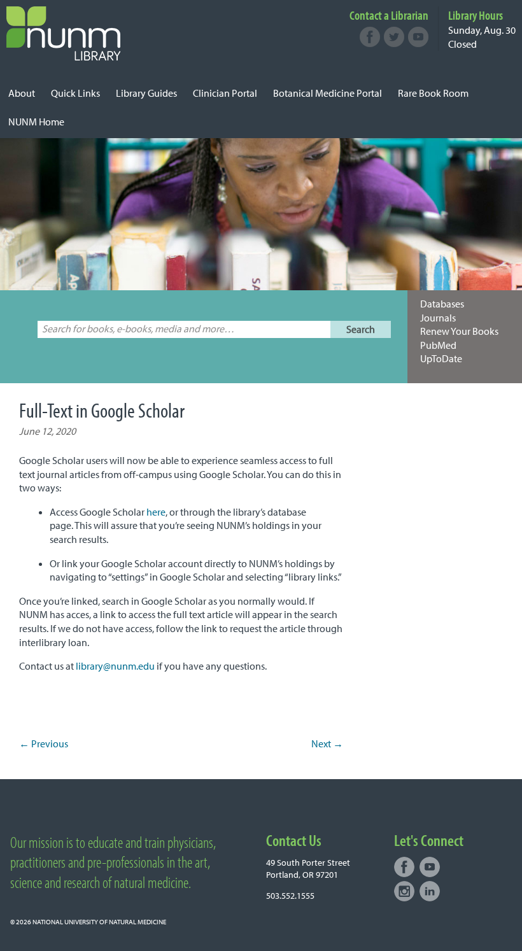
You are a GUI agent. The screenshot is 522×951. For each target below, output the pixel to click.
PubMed (438, 345)
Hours (475, 15)
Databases (442, 303)
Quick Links (75, 93)
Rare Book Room (433, 93)
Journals (438, 317)
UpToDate (441, 358)
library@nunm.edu (115, 665)
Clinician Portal (225, 93)
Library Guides (146, 93)
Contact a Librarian (388, 15)
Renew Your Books (459, 331)
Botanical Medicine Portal (327, 93)
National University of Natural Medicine (99, 921)
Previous (43, 743)
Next (327, 743)
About (21, 93)
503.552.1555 (290, 895)
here (156, 511)
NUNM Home (36, 121)
